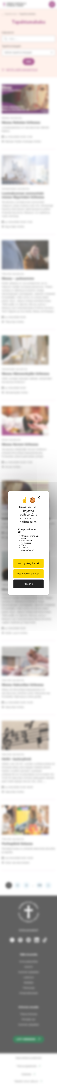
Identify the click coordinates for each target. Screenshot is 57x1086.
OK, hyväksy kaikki (28, 563)
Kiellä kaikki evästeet (28, 573)
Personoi (28, 583)
